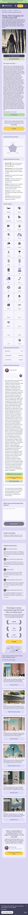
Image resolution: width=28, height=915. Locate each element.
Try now (20, 6)
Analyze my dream (15, 56)
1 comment (6, 556)
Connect (15, 2)
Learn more (4, 909)
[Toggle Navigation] (25, 6)
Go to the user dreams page (8, 660)
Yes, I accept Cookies (7, 912)
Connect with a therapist (15, 474)
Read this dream (14, 684)
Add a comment (14, 523)
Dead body (16, 10)
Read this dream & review (14, 711)
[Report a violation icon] (17, 63)
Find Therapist (14, 114)
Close (25, 912)
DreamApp (4, 10)
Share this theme (15, 59)
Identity (10, 10)
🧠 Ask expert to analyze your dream (14, 478)
